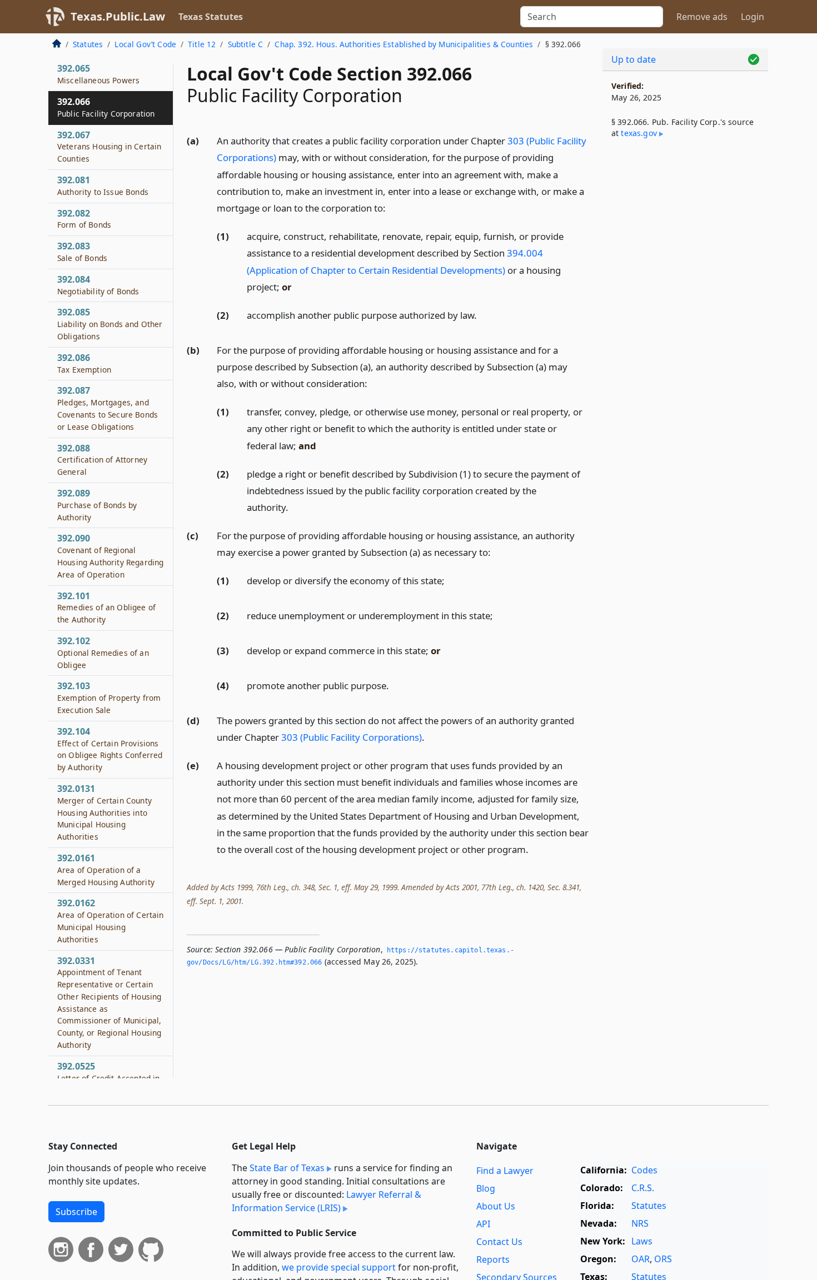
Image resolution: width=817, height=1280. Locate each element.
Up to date (633, 59)
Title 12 (202, 44)
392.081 (102, 185)
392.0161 (106, 869)
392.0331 (109, 1002)
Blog (485, 1188)
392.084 (98, 285)
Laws (641, 1241)
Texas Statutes (210, 17)
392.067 (109, 146)
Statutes (88, 44)
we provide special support (339, 1267)
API (483, 1224)
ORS (663, 1259)
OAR (640, 1259)
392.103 (109, 697)
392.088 (102, 460)
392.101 (106, 607)
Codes (644, 1170)
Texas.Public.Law (118, 16)
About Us (495, 1206)
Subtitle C (245, 44)
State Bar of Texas (287, 1168)
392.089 (97, 505)
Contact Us (499, 1242)
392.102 (103, 652)
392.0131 (104, 812)
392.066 (106, 107)
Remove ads (702, 17)
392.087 (107, 407)
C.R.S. (642, 1188)
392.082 (84, 218)
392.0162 (110, 920)
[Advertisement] (685, 331)
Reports (493, 1259)
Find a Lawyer (505, 1170)
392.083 (82, 251)
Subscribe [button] (76, 1212)
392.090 (110, 555)
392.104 (109, 748)
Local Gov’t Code (145, 44)
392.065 (98, 74)
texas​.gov (638, 133)
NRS (640, 1223)
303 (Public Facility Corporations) (351, 737)
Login (752, 17)
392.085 (109, 324)
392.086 (84, 363)
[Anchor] (391, 207)
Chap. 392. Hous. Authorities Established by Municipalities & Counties (404, 44)
